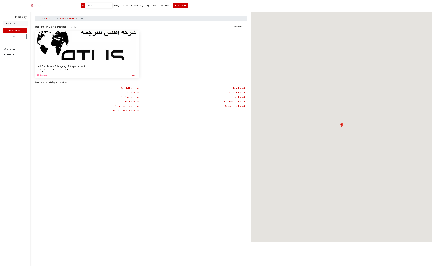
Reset (15, 36)
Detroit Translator (131, 92)
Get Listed (181, 5)
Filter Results (15, 30)
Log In (148, 5)
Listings (117, 5)
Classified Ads (127, 5)
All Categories (51, 18)
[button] (341, 125)
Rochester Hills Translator (236, 106)
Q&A (136, 5)
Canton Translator (131, 101)
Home (40, 18)
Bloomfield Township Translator (125, 110)
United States (11, 49)
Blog (141, 5)
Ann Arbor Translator (130, 97)
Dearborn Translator (238, 88)
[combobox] (15, 23)
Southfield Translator (130, 88)
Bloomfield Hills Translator (235, 101)
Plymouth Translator (238, 92)
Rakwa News (166, 5)
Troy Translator (240, 97)
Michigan (72, 18)
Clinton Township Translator (127, 106)
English (9, 54)
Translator (62, 18)
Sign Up (156, 5)
